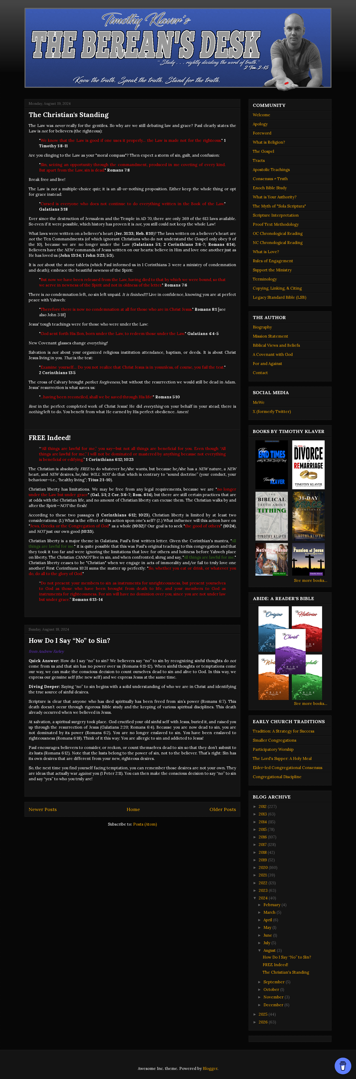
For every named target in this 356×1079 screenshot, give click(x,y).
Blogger (210, 1068)
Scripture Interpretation (276, 215)
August (270, 950)
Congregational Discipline (277, 776)
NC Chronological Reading (278, 242)
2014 (263, 821)
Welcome (261, 114)
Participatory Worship (273, 749)
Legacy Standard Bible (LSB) (279, 297)
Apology (260, 123)
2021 (263, 875)
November (274, 997)
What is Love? (266, 251)
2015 (263, 829)
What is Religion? (269, 142)
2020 (264, 867)
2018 (263, 852)
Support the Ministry (272, 269)
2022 (263, 882)
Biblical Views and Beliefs (276, 345)
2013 (263, 814)
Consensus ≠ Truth (270, 178)
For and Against (267, 363)
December (273, 1004)
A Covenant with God (273, 354)
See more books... (310, 580)
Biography (262, 327)
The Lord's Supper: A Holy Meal (282, 758)
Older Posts (223, 809)
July (267, 942)
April (268, 919)
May (267, 927)
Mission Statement (270, 336)
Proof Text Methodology (276, 224)
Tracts (259, 160)
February (272, 904)
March (270, 912)
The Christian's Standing (68, 115)
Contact (260, 372)
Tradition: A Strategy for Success (283, 731)
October (271, 989)
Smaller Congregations (274, 740)
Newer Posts (43, 809)
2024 (264, 897)
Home (133, 809)
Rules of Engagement (273, 260)
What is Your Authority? (275, 196)
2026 (264, 1022)
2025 (263, 1014)
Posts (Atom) (145, 824)
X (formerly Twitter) (272, 411)
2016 (263, 836)
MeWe (259, 402)
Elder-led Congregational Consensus (287, 767)
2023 (264, 890)
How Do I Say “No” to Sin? (69, 640)
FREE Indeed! (50, 438)
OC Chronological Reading (278, 233)
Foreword (262, 133)
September (274, 981)
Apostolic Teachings (271, 169)
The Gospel (263, 151)
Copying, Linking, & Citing (277, 288)
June (268, 935)
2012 (263, 806)
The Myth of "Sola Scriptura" (279, 206)
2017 (263, 844)
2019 (263, 859)
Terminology (265, 279)
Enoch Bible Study (270, 187)
